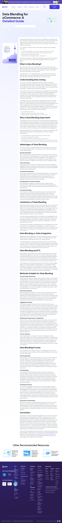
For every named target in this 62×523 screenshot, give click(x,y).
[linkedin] (57, 521)
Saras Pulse (23, 472)
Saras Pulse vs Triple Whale (50, 490)
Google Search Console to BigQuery (40, 493)
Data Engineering (32, 492)
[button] (13, 7)
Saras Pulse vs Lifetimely (49, 492)
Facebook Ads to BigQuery (40, 500)
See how (55, 1)
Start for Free (45, 7)
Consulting (32, 489)
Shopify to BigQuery (39, 489)
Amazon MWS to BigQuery (40, 479)
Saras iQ (22, 470)
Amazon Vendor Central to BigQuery (39, 508)
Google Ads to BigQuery (40, 497)
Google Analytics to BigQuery (40, 503)
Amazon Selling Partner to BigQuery (40, 482)
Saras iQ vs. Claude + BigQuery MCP (52, 488)
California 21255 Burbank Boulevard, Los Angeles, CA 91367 (16, 475)
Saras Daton (23, 474)
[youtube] (60, 521)
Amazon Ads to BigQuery (40, 486)
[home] (5, 7)
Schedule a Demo (54, 7)
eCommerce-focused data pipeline (46, 432)
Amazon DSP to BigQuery (40, 512)
